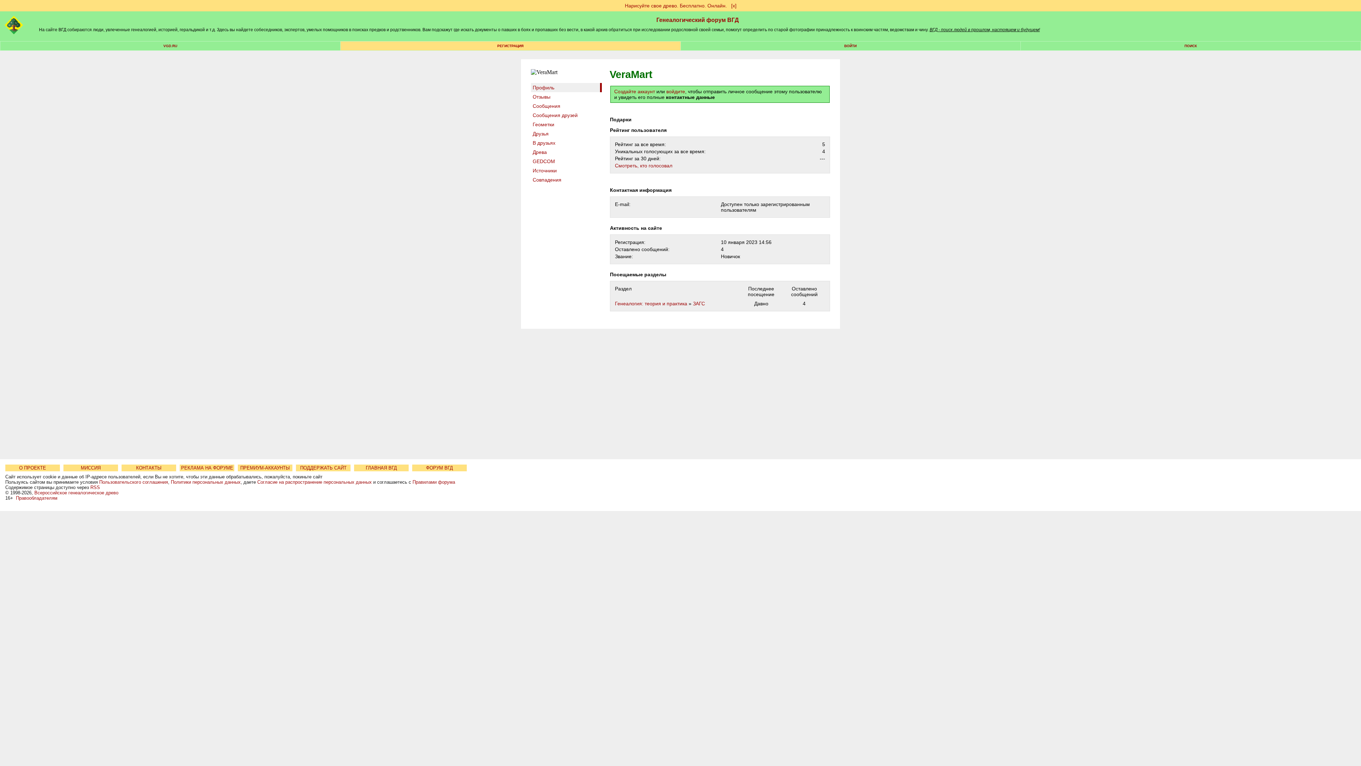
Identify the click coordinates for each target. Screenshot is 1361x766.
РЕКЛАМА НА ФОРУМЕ (207, 468)
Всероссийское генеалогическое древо (76, 492)
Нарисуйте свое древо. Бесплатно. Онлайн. (676, 6)
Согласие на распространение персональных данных (314, 482)
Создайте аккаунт (634, 91)
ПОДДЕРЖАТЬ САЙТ (323, 468)
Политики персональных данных (206, 482)
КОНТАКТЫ (149, 468)
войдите (675, 91)
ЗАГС (699, 303)
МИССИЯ (91, 468)
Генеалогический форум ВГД (697, 20)
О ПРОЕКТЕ (32, 468)
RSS (95, 487)
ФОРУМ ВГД (439, 468)
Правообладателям (36, 498)
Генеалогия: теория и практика (651, 303)
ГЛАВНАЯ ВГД (381, 468)
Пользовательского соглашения (133, 482)
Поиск (1190, 46)
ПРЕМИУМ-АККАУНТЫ (265, 468)
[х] (733, 6)
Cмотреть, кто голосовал (643, 165)
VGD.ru (170, 46)
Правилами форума (434, 482)
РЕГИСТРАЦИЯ (510, 46)
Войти (850, 46)
